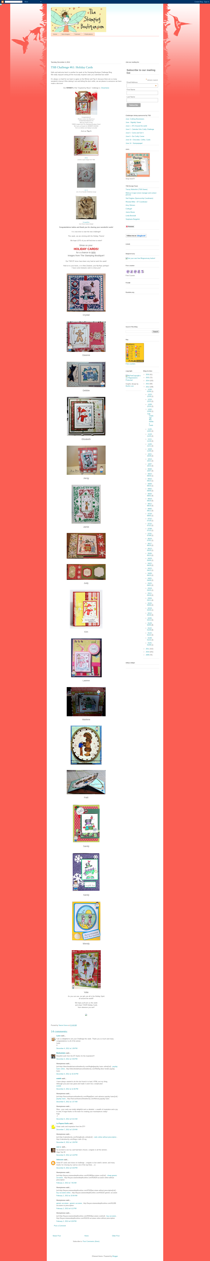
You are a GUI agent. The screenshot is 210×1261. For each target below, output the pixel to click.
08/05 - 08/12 (150, 510)
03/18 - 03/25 (150, 589)
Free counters (130, 364)
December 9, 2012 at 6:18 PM (66, 1155)
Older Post (116, 1236)
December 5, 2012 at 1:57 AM (66, 1102)
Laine (58, 1036)
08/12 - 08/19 (150, 505)
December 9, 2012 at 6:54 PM (66, 1168)
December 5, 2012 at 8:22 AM (66, 1119)
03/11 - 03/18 (150, 594)
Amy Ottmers (130, 205)
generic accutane (62, 1203)
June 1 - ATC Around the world (136, 126)
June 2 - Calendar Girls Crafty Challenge (140, 129)
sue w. (58, 1147)
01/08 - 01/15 (150, 639)
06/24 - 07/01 (150, 539)
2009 (148, 655)
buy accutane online (63, 1193)
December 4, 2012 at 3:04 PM (66, 1059)
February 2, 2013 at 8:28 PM (66, 1221)
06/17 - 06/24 (150, 544)
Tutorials (77, 34)
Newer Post (57, 1236)
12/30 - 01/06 (150, 390)
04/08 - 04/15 (150, 574)
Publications (89, 34)
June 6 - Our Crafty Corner (135, 136)
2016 (148, 374)
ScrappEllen (86, 222)
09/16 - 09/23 (150, 480)
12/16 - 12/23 (150, 400)
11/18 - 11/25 (150, 435)
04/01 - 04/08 (150, 579)
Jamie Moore (130, 212)
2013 (148, 384)
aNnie (86, 158)
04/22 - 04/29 (150, 564)
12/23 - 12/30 (150, 395)
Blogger (115, 1256)
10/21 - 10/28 (150, 455)
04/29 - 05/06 (150, 559)
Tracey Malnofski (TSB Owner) (136, 189)
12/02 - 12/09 (150, 410)
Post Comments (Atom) (91, 1241)
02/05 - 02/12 (150, 619)
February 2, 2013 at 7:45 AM (66, 1183)
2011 (148, 649)
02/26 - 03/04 (150, 604)
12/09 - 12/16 (150, 405)
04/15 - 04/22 (150, 569)
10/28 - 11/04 (150, 450)
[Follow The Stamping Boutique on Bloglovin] (136, 237)
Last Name (131, 97)
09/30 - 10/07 (150, 470)
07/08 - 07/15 (150, 530)
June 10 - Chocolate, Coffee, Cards (138, 140)
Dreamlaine (105, 88)
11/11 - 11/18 (150, 440)
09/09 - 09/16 (150, 485)
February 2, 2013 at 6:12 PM (66, 1208)
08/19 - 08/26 (150, 500)
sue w (86, 190)
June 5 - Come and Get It (135, 133)
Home (55, 34)
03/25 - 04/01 (150, 584)
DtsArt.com (130, 386)
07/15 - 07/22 (150, 525)
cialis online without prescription (105, 1137)
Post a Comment (60, 1226)
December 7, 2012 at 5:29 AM (66, 1129)
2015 (148, 377)
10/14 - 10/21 (150, 460)
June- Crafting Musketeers (135, 119)
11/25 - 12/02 (150, 430)
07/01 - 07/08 (150, 534)
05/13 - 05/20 (150, 549)
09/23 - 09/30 (150, 475)
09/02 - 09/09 (150, 490)
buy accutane (111, 1216)
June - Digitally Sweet (133, 122)
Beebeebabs (61, 1053)
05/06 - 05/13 (150, 554)
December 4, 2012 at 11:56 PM (67, 1089)
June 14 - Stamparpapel (134, 143)
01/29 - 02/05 (150, 624)
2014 (148, 381)
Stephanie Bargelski (133, 219)
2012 (148, 387)
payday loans (61, 1099)
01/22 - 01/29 (150, 629)
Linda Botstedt (131, 216)
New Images (66, 34)
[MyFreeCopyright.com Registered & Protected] (133, 380)
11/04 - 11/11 (150, 445)
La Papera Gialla (62, 1123)
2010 (148, 652)
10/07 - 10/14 (150, 465)
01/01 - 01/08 (150, 644)
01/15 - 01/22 (150, 634)
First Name (131, 89)
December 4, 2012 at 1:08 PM (66, 1048)
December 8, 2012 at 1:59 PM (66, 1142)
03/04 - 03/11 (150, 599)
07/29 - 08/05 (150, 515)
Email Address (142, 82)
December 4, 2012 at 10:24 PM (67, 1074)
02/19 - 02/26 (150, 609)
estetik (58, 1078)
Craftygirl (129, 209)
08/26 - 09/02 (150, 495)
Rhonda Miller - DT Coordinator (136, 202)
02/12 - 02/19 (150, 614)
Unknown (59, 1160)
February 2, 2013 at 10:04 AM (66, 1196)
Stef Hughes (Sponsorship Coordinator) (139, 198)
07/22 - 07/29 (150, 520)
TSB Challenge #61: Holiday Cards (150, 419)
